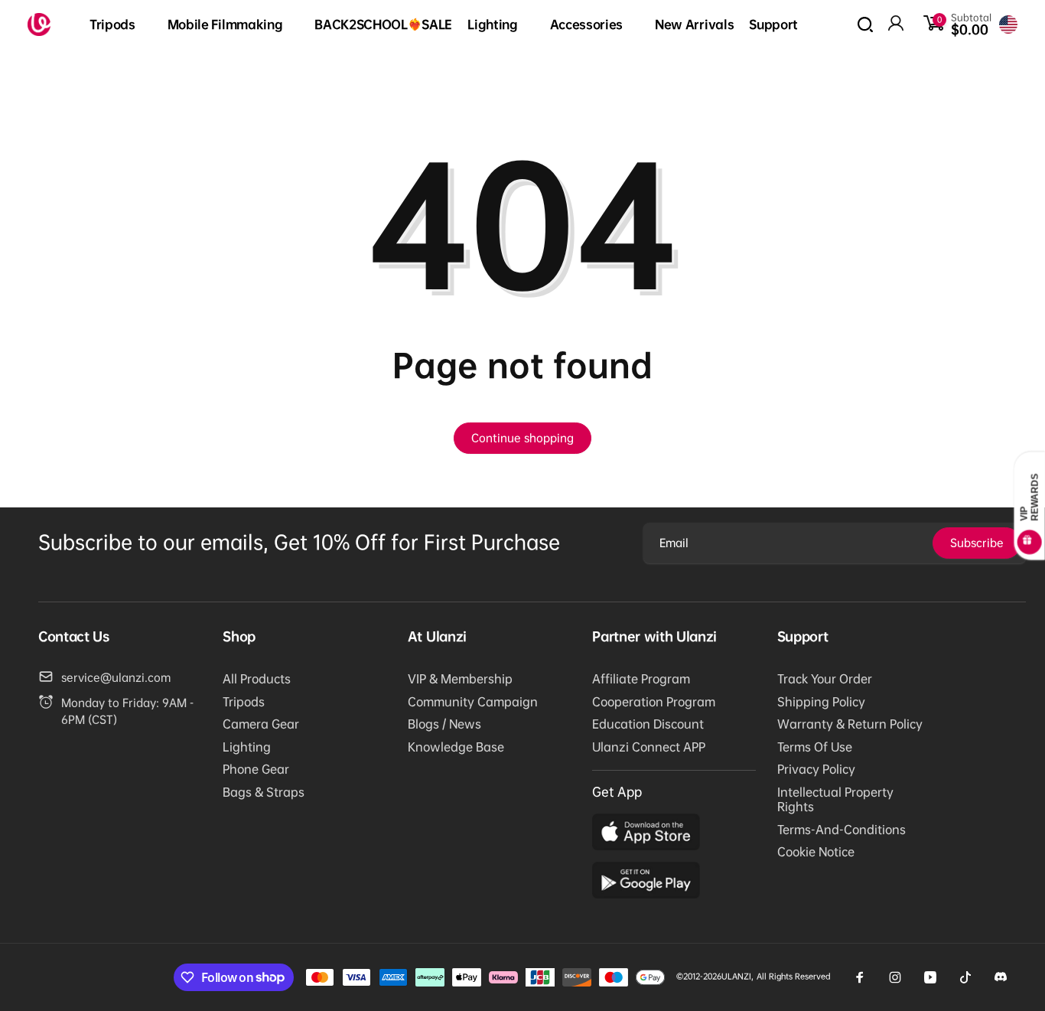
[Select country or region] (1008, 24)
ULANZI (736, 976)
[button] (121, 25)
